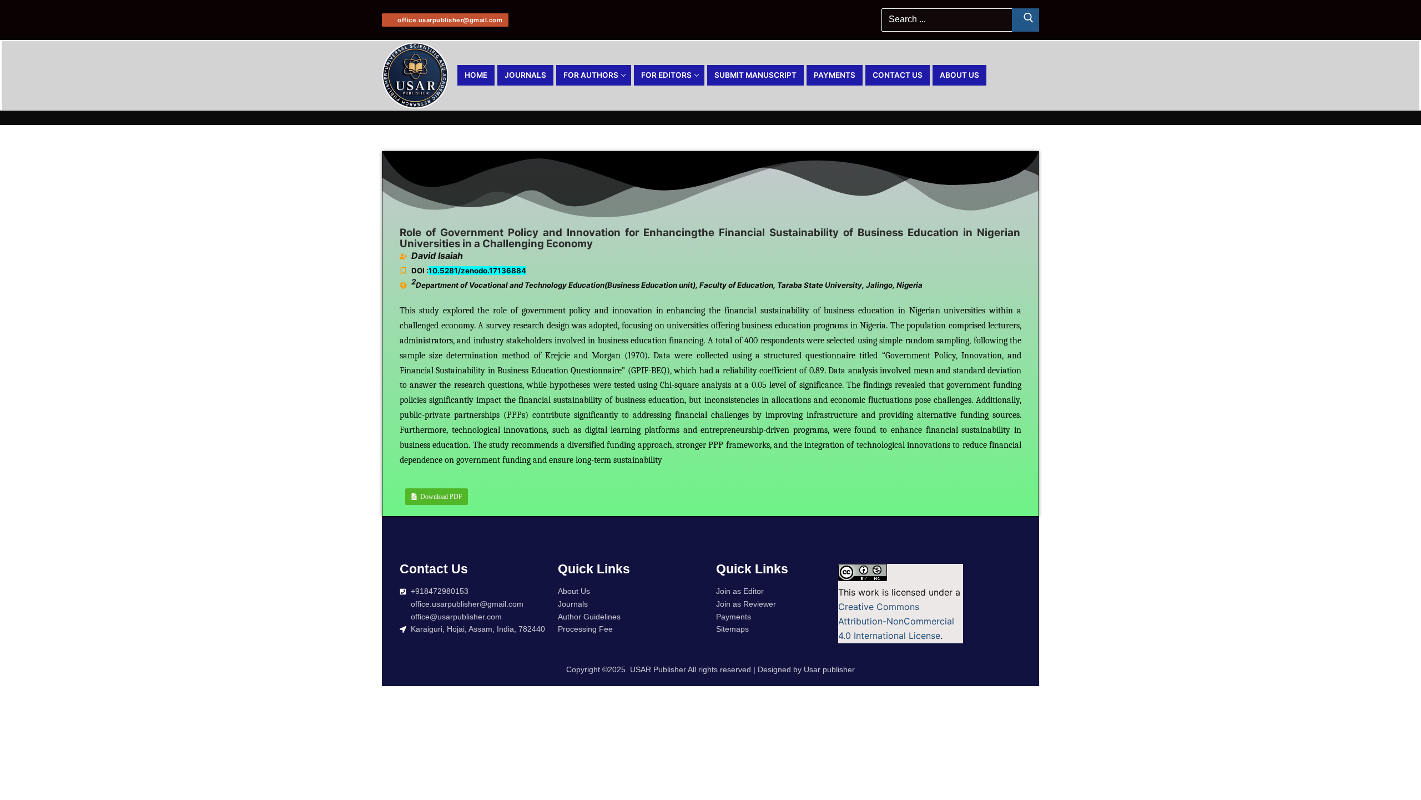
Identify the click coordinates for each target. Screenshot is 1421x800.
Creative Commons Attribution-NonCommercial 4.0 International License (896, 621)
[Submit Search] (1025, 20)
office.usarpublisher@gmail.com (449, 20)
